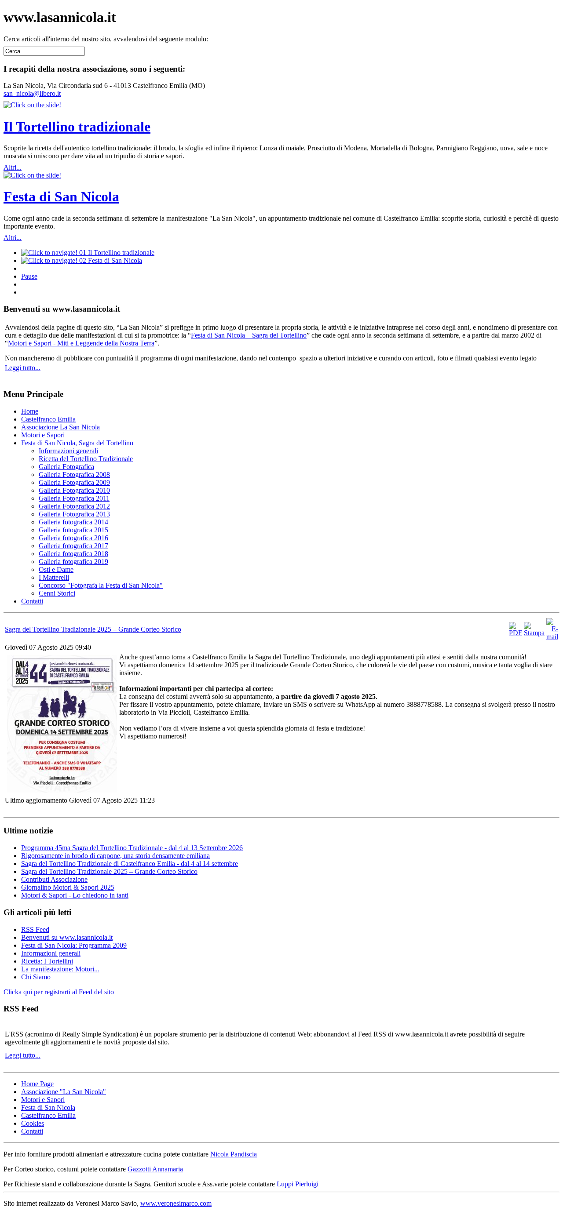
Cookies (32, 1123)
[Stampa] (534, 632)
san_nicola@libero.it (32, 93)
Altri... (13, 167)
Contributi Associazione (54, 879)
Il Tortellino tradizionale (77, 127)
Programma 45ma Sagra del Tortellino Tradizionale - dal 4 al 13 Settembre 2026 (132, 847)
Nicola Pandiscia (233, 1154)
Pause (29, 276)
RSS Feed (35, 929)
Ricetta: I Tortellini (47, 961)
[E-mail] (552, 636)
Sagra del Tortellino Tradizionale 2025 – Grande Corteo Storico (93, 629)
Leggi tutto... (22, 367)
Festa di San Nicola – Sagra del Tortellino (249, 335)
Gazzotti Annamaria (155, 1169)
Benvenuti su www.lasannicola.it (67, 937)
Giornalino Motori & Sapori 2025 (67, 887)
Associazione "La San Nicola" (63, 1091)
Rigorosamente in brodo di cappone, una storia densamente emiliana (115, 855)
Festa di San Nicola (61, 196)
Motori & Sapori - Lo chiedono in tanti (74, 895)
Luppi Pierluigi (297, 1184)
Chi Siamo (36, 977)
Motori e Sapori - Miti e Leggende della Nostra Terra (81, 343)
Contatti (32, 1131)
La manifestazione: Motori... (60, 969)
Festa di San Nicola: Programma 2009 (74, 945)
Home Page (37, 1083)
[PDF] (515, 632)
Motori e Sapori (43, 1099)
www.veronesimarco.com (176, 1203)
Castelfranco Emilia (48, 1115)
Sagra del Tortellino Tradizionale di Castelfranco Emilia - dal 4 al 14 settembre (129, 863)
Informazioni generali (50, 953)
